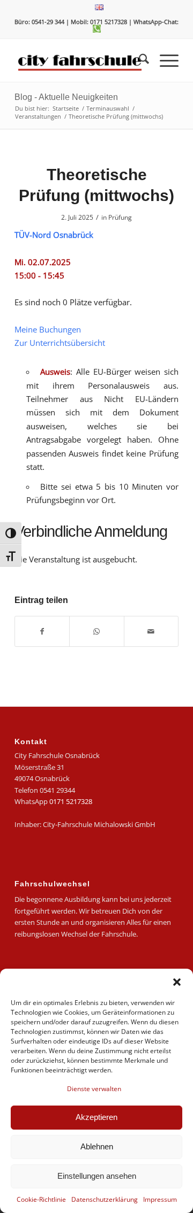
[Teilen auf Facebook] (42, 631)
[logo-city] (80, 60)
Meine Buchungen (47, 329)
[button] (177, 982)
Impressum (160, 1199)
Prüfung (120, 217)
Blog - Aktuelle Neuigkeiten (66, 97)
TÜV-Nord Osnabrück (53, 234)
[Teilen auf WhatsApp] (96, 631)
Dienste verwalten (94, 1088)
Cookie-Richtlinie (41, 1199)
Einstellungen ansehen (96, 1175)
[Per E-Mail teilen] (151, 631)
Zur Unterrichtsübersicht (59, 342)
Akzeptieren (96, 1117)
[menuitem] (99, 7)
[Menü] (164, 60)
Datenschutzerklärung (104, 1199)
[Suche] (138, 60)
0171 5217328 (70, 801)
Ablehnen (96, 1146)
